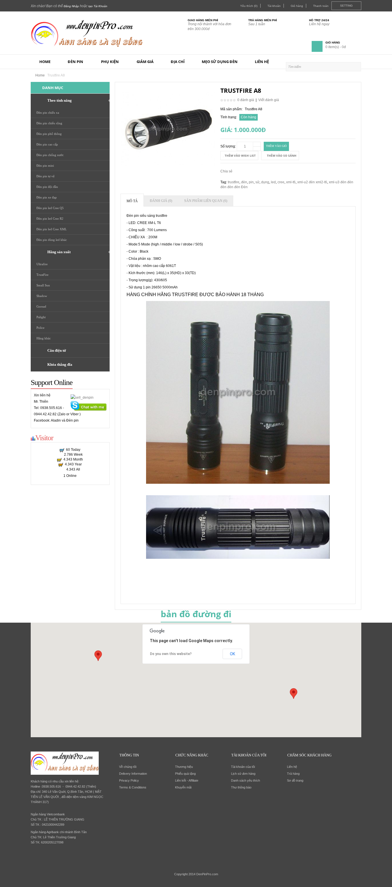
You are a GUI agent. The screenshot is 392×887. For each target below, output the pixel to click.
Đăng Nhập (71, 6)
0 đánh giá (245, 100)
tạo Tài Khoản (97, 6)
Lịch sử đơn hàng (243, 773)
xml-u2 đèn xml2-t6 (312, 182)
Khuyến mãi (183, 787)
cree (280, 182)
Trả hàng (293, 773)
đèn (244, 182)
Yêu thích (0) (248, 5)
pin (251, 182)
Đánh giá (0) (161, 201)
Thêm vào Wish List (240, 156)
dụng (265, 182)
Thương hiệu (184, 766)
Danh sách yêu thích (245, 780)
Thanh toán (321, 5)
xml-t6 (291, 182)
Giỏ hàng (297, 5)
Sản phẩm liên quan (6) (205, 201)
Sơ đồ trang (295, 780)
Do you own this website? (171, 654)
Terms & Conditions (132, 787)
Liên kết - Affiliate (186, 780)
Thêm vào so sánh (281, 156)
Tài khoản (274, 5)
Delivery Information (133, 773)
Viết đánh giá (268, 100)
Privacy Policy (129, 780)
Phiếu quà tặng (185, 773)
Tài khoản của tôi (243, 766)
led (273, 182)
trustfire (233, 182)
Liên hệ (292, 766)
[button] (293, 693)
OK (232, 654)
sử (257, 182)
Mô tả (132, 201)
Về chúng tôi (127, 766)
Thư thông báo (241, 787)
